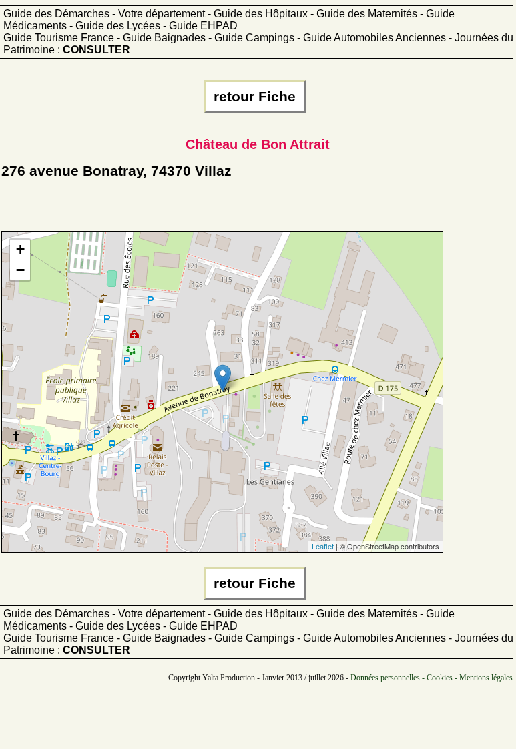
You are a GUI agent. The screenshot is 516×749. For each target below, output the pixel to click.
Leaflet (323, 546)
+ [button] (20, 249)
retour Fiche (255, 97)
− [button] (20, 270)
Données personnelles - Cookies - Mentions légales (431, 677)
